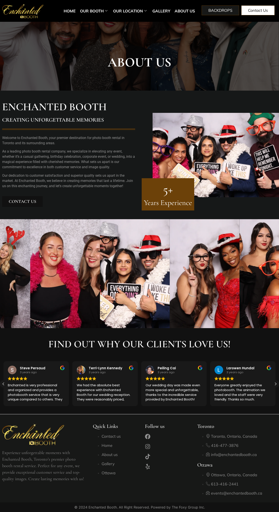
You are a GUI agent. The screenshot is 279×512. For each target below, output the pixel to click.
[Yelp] (147, 466)
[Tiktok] (147, 456)
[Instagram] (147, 446)
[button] (275, 384)
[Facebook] (147, 436)
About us (185, 11)
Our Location (128, 11)
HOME (70, 11)
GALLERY (161, 11)
